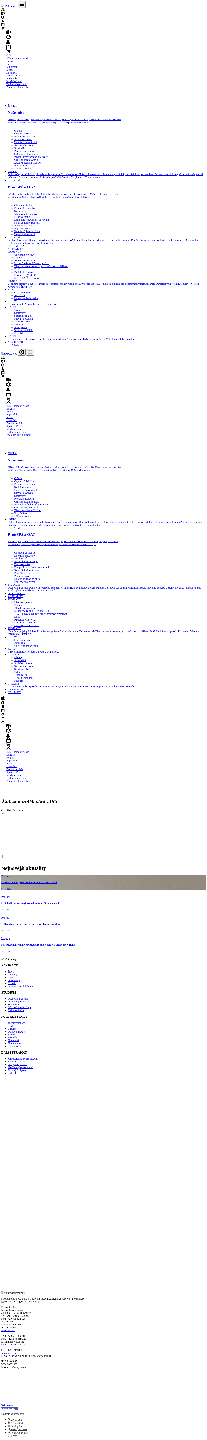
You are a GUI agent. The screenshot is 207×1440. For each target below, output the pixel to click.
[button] (9, 1408)
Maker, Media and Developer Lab (31, 263)
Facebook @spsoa (17, 1061)
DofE (17, 269)
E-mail (9, 69)
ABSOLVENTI (16, 342)
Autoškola (19, 295)
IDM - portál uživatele (17, 58)
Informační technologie (26, 214)
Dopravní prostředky (24, 208)
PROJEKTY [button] (14, 251)
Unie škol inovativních (25, 142)
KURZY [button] (12, 289)
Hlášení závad (15, 1046)
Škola (11, 971)
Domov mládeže (14, 75)
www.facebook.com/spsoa (14, 1344)
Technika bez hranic (16, 84)
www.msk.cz (8, 1330)
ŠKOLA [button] (12, 105)
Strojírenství (20, 211)
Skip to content (9, 1405)
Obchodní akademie (24, 205)
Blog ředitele (20, 165)
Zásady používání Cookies (27, 162)
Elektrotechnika (22, 216)
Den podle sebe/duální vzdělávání (31, 219)
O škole (18, 130)
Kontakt (12, 983)
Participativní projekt (24, 272)
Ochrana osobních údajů (26, 154)
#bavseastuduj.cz (16, 1023)
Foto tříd (18, 333)
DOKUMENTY (16, 246)
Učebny (18, 310)
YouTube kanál (14, 81)
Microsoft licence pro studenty (23, 1058)
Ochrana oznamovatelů (26, 159)
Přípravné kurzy (22, 228)
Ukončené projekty (24, 254)
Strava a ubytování (23, 145)
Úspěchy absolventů (24, 234)
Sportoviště (12, 78)
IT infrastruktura (22, 168)
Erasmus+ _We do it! (25, 275)
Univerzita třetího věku (26, 298)
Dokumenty (14, 980)
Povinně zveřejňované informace (31, 156)
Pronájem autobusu (24, 151)
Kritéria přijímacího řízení (27, 231)
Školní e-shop (15, 1043)
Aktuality (12, 974)
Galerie (11, 977)
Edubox (18, 257)
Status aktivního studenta (27, 222)
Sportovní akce (22, 321)
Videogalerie (20, 327)
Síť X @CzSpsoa (17, 1070)
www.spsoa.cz (8, 1353)
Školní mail (13, 1040)
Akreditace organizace (25, 260)
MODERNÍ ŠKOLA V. (26, 278)
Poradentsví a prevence (26, 136)
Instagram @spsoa (17, 1064)
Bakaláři (10, 61)
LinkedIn (12, 1073)
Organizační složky (24, 133)
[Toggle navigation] (22, 4)
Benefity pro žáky (23, 225)
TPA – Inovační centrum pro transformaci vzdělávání (41, 266)
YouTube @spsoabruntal (20, 1067)
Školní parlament (23, 139)
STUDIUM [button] (14, 180)
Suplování (11, 66)
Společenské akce (23, 315)
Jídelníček (11, 72)
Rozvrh (10, 64)
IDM (10, 1025)
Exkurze (18, 324)
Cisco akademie (22, 292)
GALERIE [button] (13, 307)
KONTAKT (14, 344)
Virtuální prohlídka (23, 330)
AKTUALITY (15, 248)
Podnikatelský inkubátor (18, 87)
